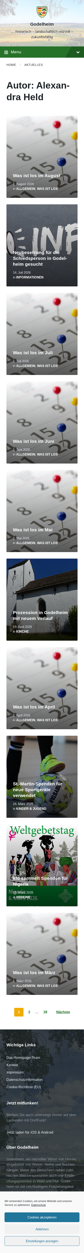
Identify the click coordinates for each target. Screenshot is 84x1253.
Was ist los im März (34, 972)
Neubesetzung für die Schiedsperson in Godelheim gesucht (40, 258)
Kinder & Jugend (31, 808)
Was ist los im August (36, 175)
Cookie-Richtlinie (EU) (23, 1087)
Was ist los (47, 189)
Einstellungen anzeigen (42, 1241)
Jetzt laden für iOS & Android (29, 1132)
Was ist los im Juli (33, 352)
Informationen (30, 277)
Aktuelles (33, 65)
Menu (16, 52)
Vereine (23, 897)
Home (11, 65)
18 (45, 1012)
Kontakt (12, 1065)
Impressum (14, 1072)
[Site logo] (42, 17)
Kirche (22, 631)
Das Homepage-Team (23, 1057)
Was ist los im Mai (33, 529)
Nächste (63, 1012)
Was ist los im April (34, 707)
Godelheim (42, 24)
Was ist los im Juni (33, 441)
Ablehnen (42, 1229)
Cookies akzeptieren (42, 1217)
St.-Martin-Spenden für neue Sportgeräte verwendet (37, 789)
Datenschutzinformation (24, 1079)
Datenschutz (38, 1205)
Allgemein (25, 189)
